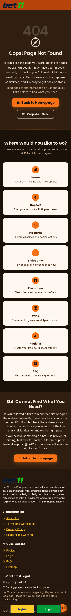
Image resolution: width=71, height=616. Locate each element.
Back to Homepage (38, 102)
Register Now (38, 114)
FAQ (9, 561)
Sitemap (11, 567)
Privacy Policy (15, 529)
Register (11, 550)
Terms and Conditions (20, 523)
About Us (12, 518)
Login (9, 556)
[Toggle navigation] (64, 5)
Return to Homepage (37, 458)
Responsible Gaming (19, 534)
